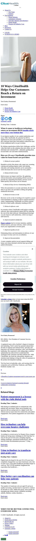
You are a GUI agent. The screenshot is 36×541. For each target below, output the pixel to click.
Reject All (18, 284)
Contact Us (8, 29)
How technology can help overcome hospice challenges (15, 425)
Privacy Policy (9, 523)
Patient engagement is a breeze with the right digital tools (16, 397)
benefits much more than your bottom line (17, 131)
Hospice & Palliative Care (16, 24)
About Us (8, 10)
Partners (10, 14)
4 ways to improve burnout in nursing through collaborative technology (15, 384)
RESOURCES (9, 521)
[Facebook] (2, 118)
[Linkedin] (10, 118)
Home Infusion (13, 17)
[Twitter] (6, 118)
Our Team (11, 12)
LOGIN (7, 32)
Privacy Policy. (19, 271)
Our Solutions (9, 15)
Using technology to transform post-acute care (16, 451)
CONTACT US (9, 527)
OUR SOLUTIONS (11, 520)
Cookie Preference (18, 279)
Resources (8, 27)
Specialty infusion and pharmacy (18, 20)
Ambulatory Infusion (14, 19)
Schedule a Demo (10, 528)
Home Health (12, 22)
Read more (4, 418)
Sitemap (7, 525)
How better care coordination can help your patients (17, 477)
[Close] (32, 249)
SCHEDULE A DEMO (12, 34)
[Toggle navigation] (20, 7)
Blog (6, 26)
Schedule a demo (6, 121)
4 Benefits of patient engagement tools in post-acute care (18, 376)
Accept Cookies (18, 289)
